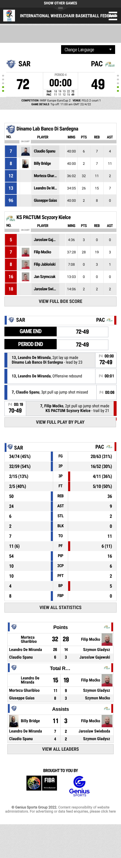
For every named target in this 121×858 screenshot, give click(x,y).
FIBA (41, 786)
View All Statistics (61, 607)
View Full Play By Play (60, 422)
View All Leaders (60, 749)
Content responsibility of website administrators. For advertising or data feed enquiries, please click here (60, 809)
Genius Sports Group (79, 786)
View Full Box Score (60, 301)
